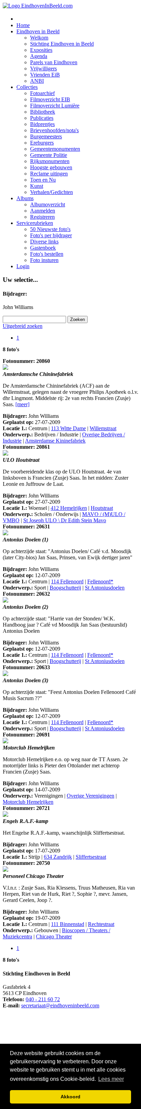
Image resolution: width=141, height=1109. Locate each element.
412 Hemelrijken (69, 508)
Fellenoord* (100, 581)
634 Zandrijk (58, 857)
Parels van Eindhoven (53, 62)
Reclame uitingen (49, 173)
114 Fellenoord (67, 581)
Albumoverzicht (47, 204)
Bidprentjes (42, 124)
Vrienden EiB (45, 75)
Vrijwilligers (43, 68)
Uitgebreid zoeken (22, 326)
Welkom (39, 38)
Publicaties (41, 118)
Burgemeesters (46, 136)
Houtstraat (102, 508)
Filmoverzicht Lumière (54, 105)
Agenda (38, 56)
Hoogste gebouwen (51, 167)
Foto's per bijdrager (51, 235)
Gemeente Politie (48, 155)
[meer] (22, 404)
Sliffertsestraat (91, 857)
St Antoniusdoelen (105, 588)
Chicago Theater (54, 936)
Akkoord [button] (70, 1096)
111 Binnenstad (67, 924)
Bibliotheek (42, 112)
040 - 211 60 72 (43, 999)
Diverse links (44, 241)
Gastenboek (43, 248)
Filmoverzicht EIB (50, 99)
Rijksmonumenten (49, 161)
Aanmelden (42, 211)
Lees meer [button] (111, 1079)
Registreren (42, 217)
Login (22, 266)
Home (23, 25)
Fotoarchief (42, 93)
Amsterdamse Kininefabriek (55, 441)
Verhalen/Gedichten (51, 192)
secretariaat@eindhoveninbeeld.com (60, 1005)
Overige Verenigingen (90, 796)
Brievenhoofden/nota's (54, 130)
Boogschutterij (65, 588)
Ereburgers (42, 143)
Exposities (41, 50)
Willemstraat (103, 428)
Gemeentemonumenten (55, 149)
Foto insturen (44, 260)
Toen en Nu (43, 180)
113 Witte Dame (68, 428)
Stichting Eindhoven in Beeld (62, 44)
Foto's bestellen (46, 254)
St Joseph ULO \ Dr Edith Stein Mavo (64, 520)
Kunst (36, 186)
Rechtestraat (101, 924)
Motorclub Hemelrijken (28, 802)
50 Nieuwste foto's (50, 229)
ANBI (37, 81)
